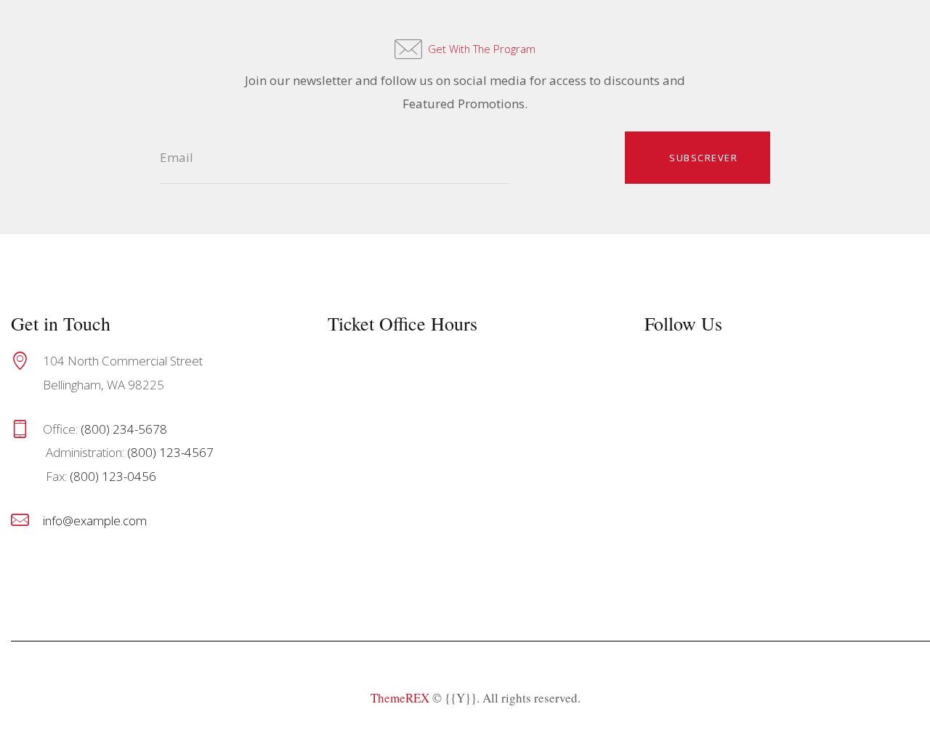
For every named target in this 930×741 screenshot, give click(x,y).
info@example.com (95, 520)
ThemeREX (400, 697)
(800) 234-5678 (124, 429)
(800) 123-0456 (113, 476)
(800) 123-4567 (170, 452)
